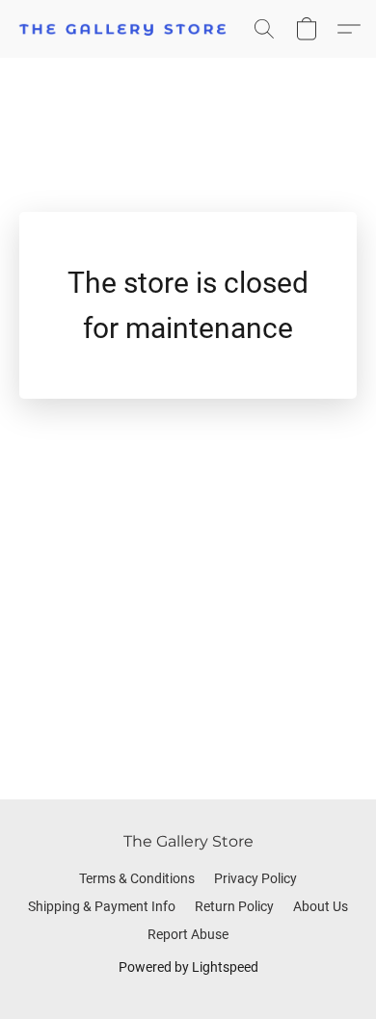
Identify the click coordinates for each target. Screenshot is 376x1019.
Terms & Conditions (137, 878)
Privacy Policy (255, 878)
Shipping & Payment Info (101, 906)
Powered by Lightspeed (188, 967)
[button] (129, 29)
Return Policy (234, 906)
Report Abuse (188, 934)
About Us (320, 906)
